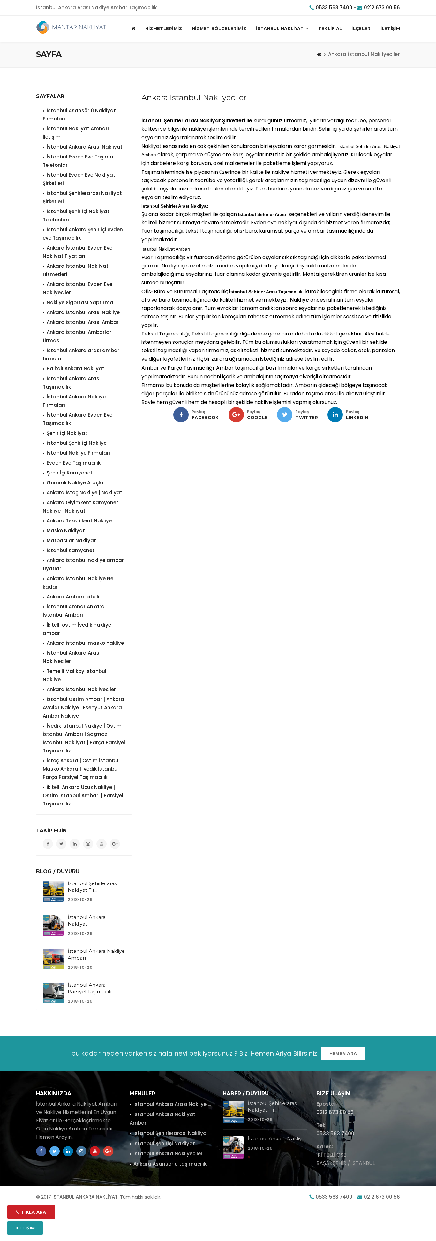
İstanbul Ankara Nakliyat (277, 1139)
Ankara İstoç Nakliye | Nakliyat (84, 492)
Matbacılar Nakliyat (71, 540)
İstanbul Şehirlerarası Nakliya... (171, 1133)
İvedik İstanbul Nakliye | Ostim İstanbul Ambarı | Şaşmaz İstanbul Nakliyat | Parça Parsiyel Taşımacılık (84, 738)
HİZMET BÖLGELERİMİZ (219, 28)
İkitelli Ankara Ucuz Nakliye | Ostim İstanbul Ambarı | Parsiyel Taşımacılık (83, 795)
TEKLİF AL (330, 28)
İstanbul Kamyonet (70, 550)
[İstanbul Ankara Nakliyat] (53, 925)
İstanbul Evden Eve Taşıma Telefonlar (78, 160)
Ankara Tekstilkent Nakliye (79, 520)
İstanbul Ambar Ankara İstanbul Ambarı (74, 610)
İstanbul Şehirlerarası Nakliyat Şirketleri (82, 197)
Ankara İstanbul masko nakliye (85, 643)
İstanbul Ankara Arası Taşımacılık (72, 382)
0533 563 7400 (334, 7)
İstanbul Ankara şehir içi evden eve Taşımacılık (83, 233)
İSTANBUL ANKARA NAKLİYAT (85, 1196)
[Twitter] (284, 414)
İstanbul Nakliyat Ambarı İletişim (76, 132)
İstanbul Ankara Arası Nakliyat (85, 146)
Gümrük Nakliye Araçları (77, 482)
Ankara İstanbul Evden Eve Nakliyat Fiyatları (77, 251)
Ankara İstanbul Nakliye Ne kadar (78, 582)
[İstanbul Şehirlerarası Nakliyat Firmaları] (53, 891)
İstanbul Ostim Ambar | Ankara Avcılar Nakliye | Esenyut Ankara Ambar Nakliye (83, 707)
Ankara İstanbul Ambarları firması (78, 336)
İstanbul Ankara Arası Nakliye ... (172, 1104)
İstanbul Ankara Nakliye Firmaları (74, 400)
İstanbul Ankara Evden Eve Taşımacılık (77, 419)
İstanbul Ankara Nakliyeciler (168, 1153)
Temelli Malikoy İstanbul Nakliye (74, 675)
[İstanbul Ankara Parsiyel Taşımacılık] (53, 993)
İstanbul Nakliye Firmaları (78, 453)
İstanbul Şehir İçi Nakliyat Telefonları (76, 215)
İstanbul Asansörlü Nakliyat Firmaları (79, 114)
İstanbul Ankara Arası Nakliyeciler (72, 657)
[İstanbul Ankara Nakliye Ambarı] (53, 959)
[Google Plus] (236, 414)
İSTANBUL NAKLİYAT (280, 28)
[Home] (319, 54)
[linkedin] (335, 414)
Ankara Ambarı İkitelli (73, 596)
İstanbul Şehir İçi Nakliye (77, 443)
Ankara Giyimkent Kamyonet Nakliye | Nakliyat (80, 506)
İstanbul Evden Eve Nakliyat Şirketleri (79, 179)
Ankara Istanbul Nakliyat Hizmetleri (76, 270)
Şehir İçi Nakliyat (67, 433)
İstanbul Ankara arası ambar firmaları (81, 354)
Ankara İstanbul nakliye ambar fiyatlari (83, 564)
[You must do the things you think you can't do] (233, 1112)
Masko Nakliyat (66, 530)
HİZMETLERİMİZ (163, 28)
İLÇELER (361, 28)
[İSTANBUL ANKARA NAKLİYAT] (71, 27)
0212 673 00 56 (382, 7)
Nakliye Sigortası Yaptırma (80, 302)
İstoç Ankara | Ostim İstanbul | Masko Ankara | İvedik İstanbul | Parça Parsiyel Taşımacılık (83, 769)
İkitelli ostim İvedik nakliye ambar (77, 628)
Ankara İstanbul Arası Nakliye (83, 312)
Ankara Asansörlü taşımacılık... (171, 1163)
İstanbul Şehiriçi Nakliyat (164, 1143)
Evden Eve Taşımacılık (74, 462)
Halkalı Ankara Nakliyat (75, 368)
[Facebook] (181, 414)
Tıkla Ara (33, 1211)
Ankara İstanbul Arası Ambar (83, 322)
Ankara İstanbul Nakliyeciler (81, 689)
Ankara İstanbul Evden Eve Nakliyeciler (77, 288)
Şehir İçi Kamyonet (70, 472)
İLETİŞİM (390, 28)
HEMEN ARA (343, 1053)
